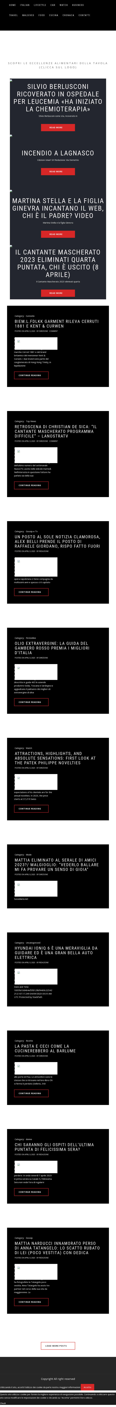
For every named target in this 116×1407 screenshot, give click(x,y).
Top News (31, 421)
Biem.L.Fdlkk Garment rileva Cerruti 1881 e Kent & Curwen (57, 324)
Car (53, 5)
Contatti (84, 15)
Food (42, 15)
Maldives (28, 15)
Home (12, 5)
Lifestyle (40, 5)
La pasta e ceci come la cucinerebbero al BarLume (45, 1048)
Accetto (87, 1387)
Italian (25, 5)
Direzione (43, 331)
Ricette (29, 1040)
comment (53, 331)
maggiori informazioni (69, 1387)
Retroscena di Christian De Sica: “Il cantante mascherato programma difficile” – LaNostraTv (56, 431)
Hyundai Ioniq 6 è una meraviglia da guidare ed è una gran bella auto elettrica (56, 953)
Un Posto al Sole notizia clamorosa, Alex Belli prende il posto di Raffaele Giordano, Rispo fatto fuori (57, 541)
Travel (13, 15)
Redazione (44, 551)
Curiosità (30, 315)
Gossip (29, 1237)
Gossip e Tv (32, 531)
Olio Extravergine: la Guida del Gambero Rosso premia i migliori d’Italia (52, 648)
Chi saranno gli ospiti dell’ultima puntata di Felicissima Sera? (54, 1147)
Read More (56, 127)
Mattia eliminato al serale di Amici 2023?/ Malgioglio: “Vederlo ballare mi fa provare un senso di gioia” (57, 865)
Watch (64, 5)
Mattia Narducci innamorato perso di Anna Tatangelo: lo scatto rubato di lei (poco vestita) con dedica (57, 1248)
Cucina (53, 15)
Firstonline (31, 637)
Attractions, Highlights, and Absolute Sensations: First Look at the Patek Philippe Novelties (55, 758)
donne (29, 1139)
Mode (29, 854)
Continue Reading (30, 375)
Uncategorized (33, 942)
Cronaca (68, 15)
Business (78, 5)
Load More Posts (56, 1345)
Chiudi (3, 1403)
